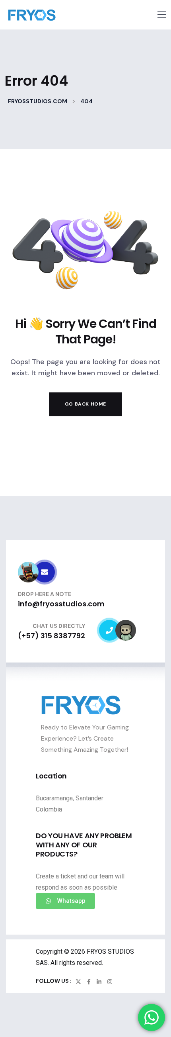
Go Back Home (85, 404)
